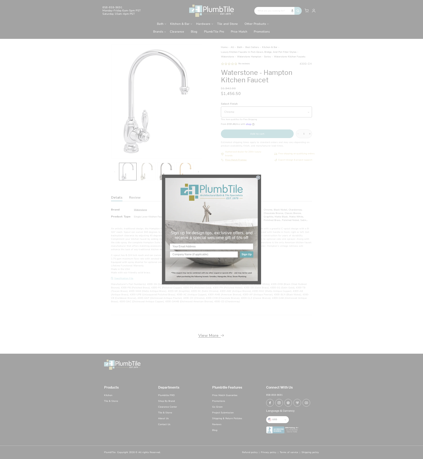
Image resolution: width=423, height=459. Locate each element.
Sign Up (247, 254)
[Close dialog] (258, 177)
